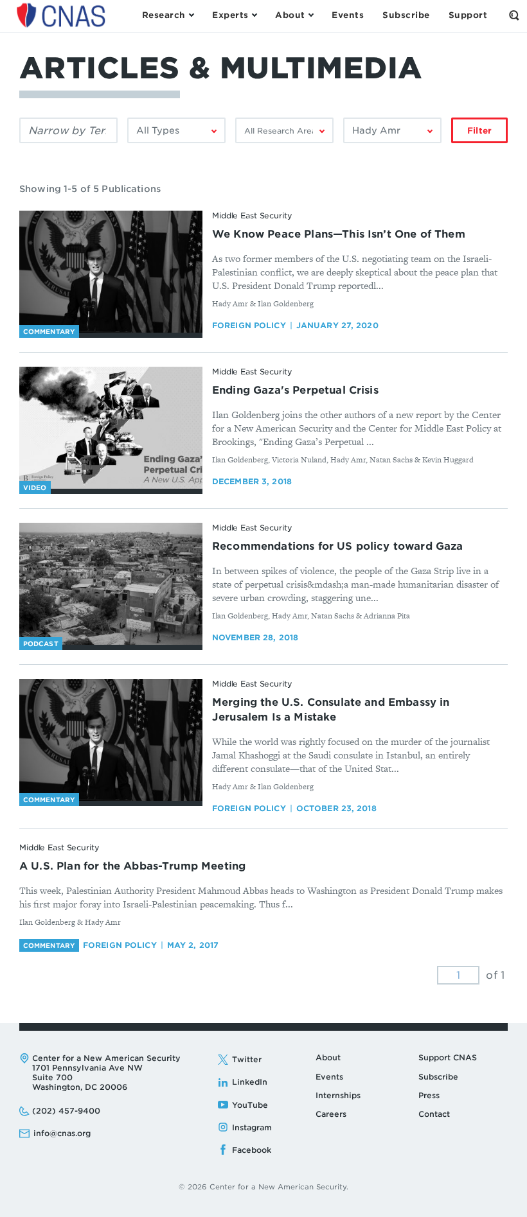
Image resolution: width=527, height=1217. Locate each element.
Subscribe (438, 1076)
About (328, 1057)
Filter (479, 131)
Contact (434, 1114)
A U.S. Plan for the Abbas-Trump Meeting (132, 866)
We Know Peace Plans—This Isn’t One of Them (338, 234)
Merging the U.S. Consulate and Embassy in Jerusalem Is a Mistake (331, 709)
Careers (331, 1114)
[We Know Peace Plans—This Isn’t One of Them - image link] (110, 272)
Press (429, 1095)
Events (329, 1076)
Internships (338, 1095)
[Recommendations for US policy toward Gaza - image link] (110, 584)
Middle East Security (252, 215)
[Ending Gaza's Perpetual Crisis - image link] (110, 428)
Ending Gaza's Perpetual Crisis (295, 390)
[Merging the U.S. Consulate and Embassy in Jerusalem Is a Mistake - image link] (110, 740)
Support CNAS (447, 1057)
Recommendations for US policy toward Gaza (337, 546)
